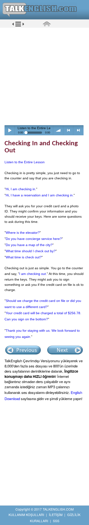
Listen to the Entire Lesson (25, 162)
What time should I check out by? (31, 251)
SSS (56, 520)
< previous (68, 130)
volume (58, 130)
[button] (18, 25)
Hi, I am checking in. (21, 189)
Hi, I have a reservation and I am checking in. (40, 195)
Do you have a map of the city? (29, 245)
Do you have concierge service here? (34, 239)
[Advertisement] (44, 76)
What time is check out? (24, 257)
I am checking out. (33, 274)
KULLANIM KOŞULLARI (26, 514)
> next (78, 130)
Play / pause (9, 130)
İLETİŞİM (55, 514)
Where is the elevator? (23, 232)
